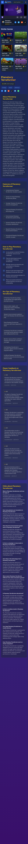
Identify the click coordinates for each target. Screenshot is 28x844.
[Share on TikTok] (25, 22)
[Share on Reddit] (22, 22)
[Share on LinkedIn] (15, 91)
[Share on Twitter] (19, 22)
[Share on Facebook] (15, 22)
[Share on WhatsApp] (18, 91)
